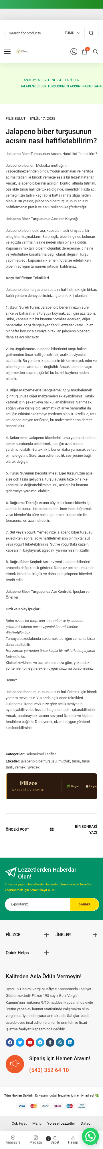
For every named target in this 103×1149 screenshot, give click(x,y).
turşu (76, 761)
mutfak (64, 761)
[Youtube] (30, 1042)
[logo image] (24, 51)
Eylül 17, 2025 (42, 119)
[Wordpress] (60, 1042)
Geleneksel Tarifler (40, 754)
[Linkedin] (70, 1042)
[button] (90, 1136)
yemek (20, 767)
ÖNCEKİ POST (17, 829)
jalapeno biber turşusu (39, 761)
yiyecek (33, 767)
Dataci (86, 1123)
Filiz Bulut (15, 119)
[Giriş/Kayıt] (73, 51)
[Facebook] (10, 1042)
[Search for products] (91, 33)
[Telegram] (40, 1042)
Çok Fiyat (19, 1123)
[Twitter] (20, 1042)
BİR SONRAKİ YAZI (86, 829)
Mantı (36, 1123)
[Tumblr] (50, 1042)
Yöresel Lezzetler (61, 1123)
